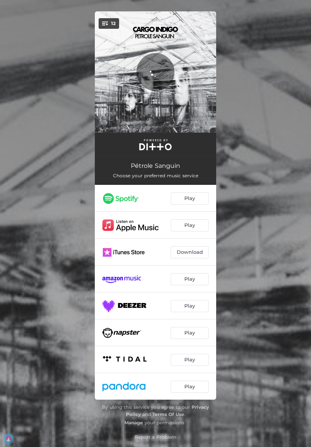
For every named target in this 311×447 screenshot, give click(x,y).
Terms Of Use (168, 414)
